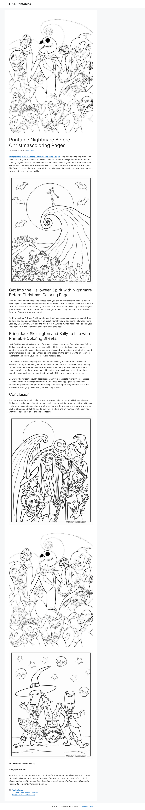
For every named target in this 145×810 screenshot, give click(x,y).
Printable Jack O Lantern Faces (23, 795)
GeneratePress (87, 806)
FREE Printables (20, 4)
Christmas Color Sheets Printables (25, 792)
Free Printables (17, 790)
